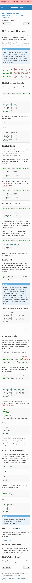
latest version (14, 2)
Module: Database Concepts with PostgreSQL (13, 16)
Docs (3, 13)
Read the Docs (6, 580)
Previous (7, 23)
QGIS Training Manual (13, 13)
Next (26, 23)
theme (18, 578)
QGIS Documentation (17, 7)
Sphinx (10, 578)
